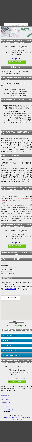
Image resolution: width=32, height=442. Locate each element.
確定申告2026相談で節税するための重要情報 (17, 417)
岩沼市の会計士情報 (10, 289)
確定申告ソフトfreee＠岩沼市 (11, 355)
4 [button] (20, 38)
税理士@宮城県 (5, 399)
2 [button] (15, 38)
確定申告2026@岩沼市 (6, 402)
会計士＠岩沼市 (7, 345)
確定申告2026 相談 (5, 395)
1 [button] (13, 38)
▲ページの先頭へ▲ (10, 409)
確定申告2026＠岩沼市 (9, 335)
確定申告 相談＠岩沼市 (10, 350)
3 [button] (18, 38)
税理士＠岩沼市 (7, 340)
